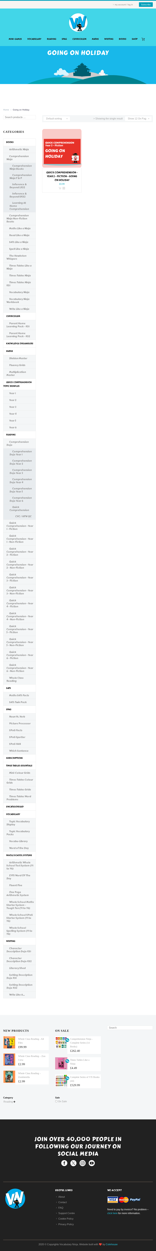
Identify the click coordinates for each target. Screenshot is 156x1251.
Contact (62, 1202)
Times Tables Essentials (19, 765)
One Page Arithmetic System (17, 893)
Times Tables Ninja (20, 275)
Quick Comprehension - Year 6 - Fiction (19, 655)
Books (122, 39)
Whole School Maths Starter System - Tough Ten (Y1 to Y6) (20, 905)
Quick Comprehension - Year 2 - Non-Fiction (19, 565)
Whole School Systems (19, 855)
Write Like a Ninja (19, 309)
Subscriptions (14, 758)
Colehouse (112, 1244)
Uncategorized (15, 806)
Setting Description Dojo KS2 (19, 986)
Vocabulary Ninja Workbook (17, 300)
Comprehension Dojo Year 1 (20, 453)
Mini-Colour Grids (19, 773)
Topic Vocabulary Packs (18, 832)
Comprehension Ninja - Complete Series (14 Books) (81, 1043)
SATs (8, 688)
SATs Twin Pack (18, 702)
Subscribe (146, 4)
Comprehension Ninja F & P (20, 176)
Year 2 (12, 400)
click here (112, 1213)
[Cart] (144, 39)
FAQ (60, 1207)
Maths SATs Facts (19, 695)
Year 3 (12, 407)
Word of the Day (19, 848)
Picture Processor (20, 723)
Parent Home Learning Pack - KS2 (18, 334)
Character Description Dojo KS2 (19, 959)
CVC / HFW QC (23, 516)
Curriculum (79, 39)
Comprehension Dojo (17, 443)
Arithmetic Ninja (19, 149)
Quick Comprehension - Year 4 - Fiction (19, 603)
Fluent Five (15, 885)
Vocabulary (34, 39)
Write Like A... (17, 995)
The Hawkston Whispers (16, 257)
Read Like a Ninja (19, 235)
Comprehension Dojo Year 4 (20, 480)
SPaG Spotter (17, 737)
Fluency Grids (17, 365)
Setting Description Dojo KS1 (19, 976)
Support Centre (66, 1213)
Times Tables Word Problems (18, 798)
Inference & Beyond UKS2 (18, 195)
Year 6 (12, 427)
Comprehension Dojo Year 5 (20, 490)
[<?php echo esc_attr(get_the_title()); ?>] (63, 188)
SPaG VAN (15, 744)
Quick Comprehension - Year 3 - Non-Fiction (19, 590)
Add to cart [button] (60, 188)
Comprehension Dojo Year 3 (20, 471)
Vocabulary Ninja (19, 292)
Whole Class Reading (14, 679)
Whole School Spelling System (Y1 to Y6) (19, 931)
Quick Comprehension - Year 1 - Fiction (19, 526)
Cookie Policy (65, 1218)
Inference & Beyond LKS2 (18, 185)
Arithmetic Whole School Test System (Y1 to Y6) (19, 866)
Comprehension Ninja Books (20, 167)
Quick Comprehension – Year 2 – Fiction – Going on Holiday (62, 176)
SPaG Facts (15, 730)
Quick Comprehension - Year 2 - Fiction (19, 552)
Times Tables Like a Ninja (19, 267)
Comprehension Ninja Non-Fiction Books (17, 219)
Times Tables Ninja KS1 (18, 283)
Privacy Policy (66, 1224)
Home (6, 109)
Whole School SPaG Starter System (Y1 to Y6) (19, 918)
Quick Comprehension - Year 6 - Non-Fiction (19, 668)
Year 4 (12, 414)
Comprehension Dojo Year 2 (20, 462)
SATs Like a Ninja (18, 242)
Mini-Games (15, 39)
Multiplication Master (16, 373)
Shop (134, 39)
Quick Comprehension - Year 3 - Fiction (19, 578)
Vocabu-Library (18, 841)
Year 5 (12, 421)
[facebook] (64, 1163)
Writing (108, 39)
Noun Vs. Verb (17, 717)
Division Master (18, 358)
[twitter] (73, 1163)
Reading (51, 39)
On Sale (62, 1101)
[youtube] (92, 1163)
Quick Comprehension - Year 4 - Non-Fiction (19, 616)
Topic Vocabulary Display (18, 823)
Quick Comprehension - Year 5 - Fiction (19, 629)
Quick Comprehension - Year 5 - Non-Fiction (19, 642)
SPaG (64, 39)
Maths (95, 39)
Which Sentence (18, 751)
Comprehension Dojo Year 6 (20, 499)
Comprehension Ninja (17, 157)
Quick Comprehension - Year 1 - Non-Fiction (19, 539)
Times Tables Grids (20, 790)
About (61, 1197)
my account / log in (124, 4)
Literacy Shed (17, 968)
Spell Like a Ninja (19, 249)
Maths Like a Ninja (19, 228)
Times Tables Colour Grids (19, 781)
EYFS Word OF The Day (18, 877)
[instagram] (83, 1163)
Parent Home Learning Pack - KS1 (17, 325)
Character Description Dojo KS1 (18, 949)
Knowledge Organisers (19, 343)
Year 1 (12, 393)
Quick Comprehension (19, 508)
